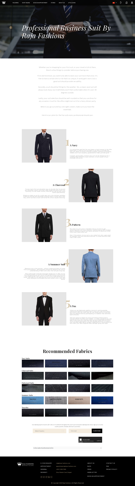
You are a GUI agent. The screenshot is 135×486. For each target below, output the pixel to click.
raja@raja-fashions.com (63, 463)
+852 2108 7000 (61, 469)
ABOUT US (62, 2)
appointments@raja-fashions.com (66, 466)
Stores (53, 2)
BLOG (89, 466)
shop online (26, 2)
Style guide (72, 2)
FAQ (107, 466)
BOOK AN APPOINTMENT (96, 476)
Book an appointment (40, 2)
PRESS (89, 469)
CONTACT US (110, 463)
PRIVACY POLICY (111, 469)
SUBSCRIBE (97, 431)
